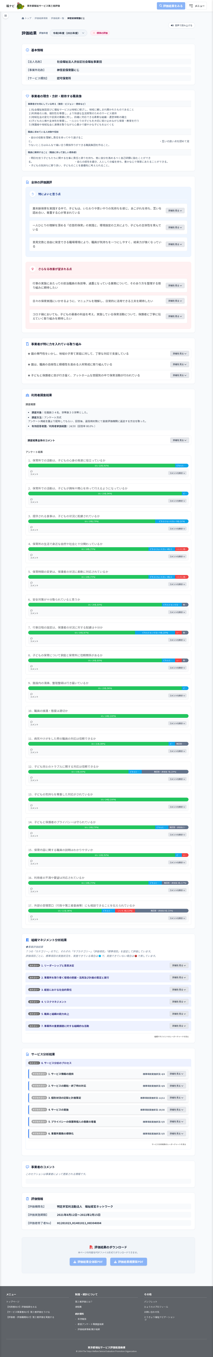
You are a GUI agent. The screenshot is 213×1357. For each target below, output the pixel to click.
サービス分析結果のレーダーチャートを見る (169, 1144)
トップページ (12, 1301)
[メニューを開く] (196, 6)
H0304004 (94, 1223)
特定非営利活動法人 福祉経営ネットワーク (85, 1206)
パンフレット (150, 1301)
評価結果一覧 (57, 18)
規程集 (78, 1306)
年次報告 (82, 1318)
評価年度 (43, 33)
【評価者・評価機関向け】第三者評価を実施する (30, 1317)
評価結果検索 (41, 18)
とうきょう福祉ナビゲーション (159, 1317)
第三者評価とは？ (84, 1301)
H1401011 (79, 1223)
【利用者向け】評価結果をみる (21, 1306)
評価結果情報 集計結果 (89, 1329)
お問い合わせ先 (151, 1311)
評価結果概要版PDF (130, 1262)
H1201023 (64, 1223)
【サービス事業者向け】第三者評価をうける (28, 1311)
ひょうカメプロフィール (156, 1306)
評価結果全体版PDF (90, 1262)
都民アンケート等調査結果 (91, 1324)
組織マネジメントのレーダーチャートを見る (171, 1036)
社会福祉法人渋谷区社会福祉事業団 (79, 61)
